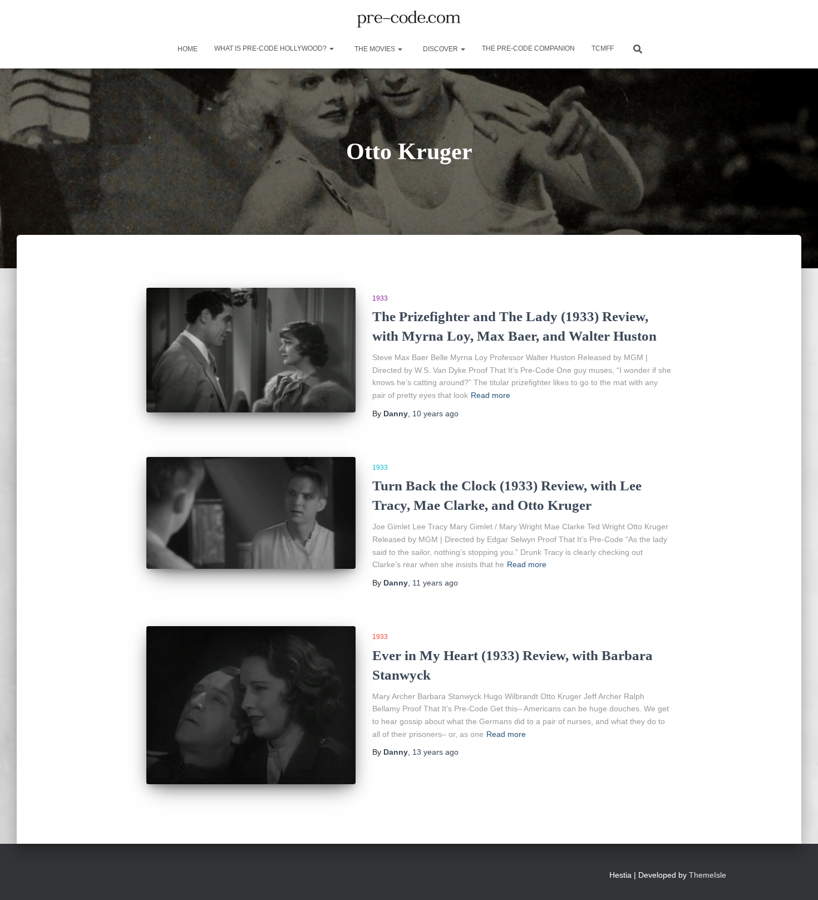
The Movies (375, 49)
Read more (490, 395)
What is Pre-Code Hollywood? (271, 48)
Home (187, 49)
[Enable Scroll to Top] (796, 878)
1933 (380, 298)
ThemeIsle (707, 875)
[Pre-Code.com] (408, 19)
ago (435, 413)
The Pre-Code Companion (528, 48)
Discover (440, 49)
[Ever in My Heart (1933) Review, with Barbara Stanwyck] (251, 705)
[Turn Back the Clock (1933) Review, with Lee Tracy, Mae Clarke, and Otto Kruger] (251, 513)
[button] (331, 48)
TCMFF (603, 48)
